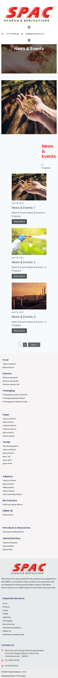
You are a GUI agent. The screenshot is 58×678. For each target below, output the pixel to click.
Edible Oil (8, 510)
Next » (34, 345)
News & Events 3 (23, 316)
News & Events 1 (23, 207)
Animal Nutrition (11, 538)
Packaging (8, 390)
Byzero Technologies (18, 676)
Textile (6, 442)
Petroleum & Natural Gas (16, 527)
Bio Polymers (10, 500)
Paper (6, 414)
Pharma (7, 373)
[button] (29, 27)
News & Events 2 (23, 262)
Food (5, 359)
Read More (19, 221)
